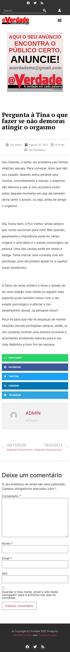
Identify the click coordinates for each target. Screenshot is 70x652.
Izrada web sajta (47, 635)
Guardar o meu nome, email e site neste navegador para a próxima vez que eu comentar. (30, 594)
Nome (7, 543)
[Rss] (42, 3)
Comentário (11, 496)
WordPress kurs (22, 635)
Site (4, 573)
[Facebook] (28, 3)
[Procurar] (44, 10)
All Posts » (32, 420)
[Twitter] (35, 3)
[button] (59, 20)
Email (7, 558)
